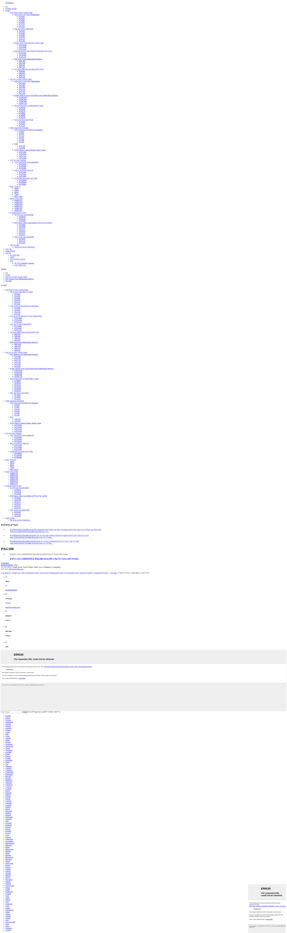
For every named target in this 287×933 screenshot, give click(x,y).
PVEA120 (22, 49)
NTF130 (22, 146)
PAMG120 (23, 104)
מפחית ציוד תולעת (16, 198)
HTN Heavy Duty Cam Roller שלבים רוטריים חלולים (33, 223)
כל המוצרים (7, 573)
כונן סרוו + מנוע (15, 186)
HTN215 (22, 231)
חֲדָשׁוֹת (12, 257)
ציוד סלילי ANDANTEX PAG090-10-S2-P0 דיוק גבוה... (29, 532)
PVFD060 (22, 166)
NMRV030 (18, 203)
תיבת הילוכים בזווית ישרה (30, 573)
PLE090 (22, 37)
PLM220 (22, 112)
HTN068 (22, 225)
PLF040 (22, 17)
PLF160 (22, 27)
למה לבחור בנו (15, 255)
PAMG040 (23, 97)
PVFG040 (22, 172)
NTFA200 (22, 158)
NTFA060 (22, 152)
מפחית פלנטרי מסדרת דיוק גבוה (21, 79)
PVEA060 (22, 45)
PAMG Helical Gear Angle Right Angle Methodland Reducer (36, 95)
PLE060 (22, 33)
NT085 (21, 134)
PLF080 (22, 21)
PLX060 (22, 122)
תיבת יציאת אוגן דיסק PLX (23, 120)
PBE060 (22, 71)
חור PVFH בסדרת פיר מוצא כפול (25, 178)
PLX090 (22, 124)
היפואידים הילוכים (86, 573)
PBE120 (22, 75)
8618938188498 (11, 590)
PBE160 (22, 77)
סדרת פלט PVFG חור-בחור (23, 170)
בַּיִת (6, 7)
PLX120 (22, 126)
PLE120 (22, 39)
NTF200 (22, 148)
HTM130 (22, 219)
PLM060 (22, 114)
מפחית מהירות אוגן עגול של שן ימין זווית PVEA (26, 316)
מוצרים (7, 11)
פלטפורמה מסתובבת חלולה (19, 128)
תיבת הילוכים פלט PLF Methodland (26, 15)
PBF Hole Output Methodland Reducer (28, 59)
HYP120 (22, 241)
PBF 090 (22, 63)
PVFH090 (22, 184)
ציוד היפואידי (16, 573)
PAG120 (22, 89)
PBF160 (22, 65)
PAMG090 (23, 101)
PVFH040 (22, 180)
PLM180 (22, 110)
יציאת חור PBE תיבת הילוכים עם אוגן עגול (28, 69)
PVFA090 (22, 55)
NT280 (21, 140)
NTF (16, 144)
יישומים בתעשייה (11, 9)
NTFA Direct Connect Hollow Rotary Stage (30, 150)
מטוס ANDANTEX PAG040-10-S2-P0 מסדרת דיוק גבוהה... (31, 543)
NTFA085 (22, 154)
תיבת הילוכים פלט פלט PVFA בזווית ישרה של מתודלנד (33, 51)
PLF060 (22, 19)
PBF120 (22, 67)
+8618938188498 (7, 565)
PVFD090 (22, 168)
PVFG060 (22, 174)
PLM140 (22, 108)
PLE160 (22, 41)
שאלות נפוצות (10, 251)
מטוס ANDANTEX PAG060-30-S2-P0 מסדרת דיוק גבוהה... (31, 537)
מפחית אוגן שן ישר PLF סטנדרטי (21, 292)
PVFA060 (22, 53)
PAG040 (22, 83)
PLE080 (22, 35)
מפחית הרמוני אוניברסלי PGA (24, 247)
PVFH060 (22, 182)
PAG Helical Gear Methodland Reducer (19, 279)
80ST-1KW (18, 196)
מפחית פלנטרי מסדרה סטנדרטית (21, 13)
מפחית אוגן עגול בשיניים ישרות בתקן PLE (24, 306)
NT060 (21, 132)
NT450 (21, 142)
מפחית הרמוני (14, 245)
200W (16, 190)
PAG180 (22, 93)
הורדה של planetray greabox (24, 263)
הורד (11, 261)
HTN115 (22, 229)
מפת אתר (113, 573)
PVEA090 (22, 47)
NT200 (21, 138)
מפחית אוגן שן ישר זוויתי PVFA (20, 324)
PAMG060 (23, 99)
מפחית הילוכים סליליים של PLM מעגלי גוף (28, 106)
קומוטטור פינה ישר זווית (18, 160)
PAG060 (22, 85)
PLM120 (22, 118)
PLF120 (22, 25)
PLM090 (22, 116)
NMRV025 (18, 201)
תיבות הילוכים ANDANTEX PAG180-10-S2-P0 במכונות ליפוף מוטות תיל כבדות (44, 558)
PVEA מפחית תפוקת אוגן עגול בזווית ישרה (29, 43)
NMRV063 (18, 209)
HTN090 (22, 227)
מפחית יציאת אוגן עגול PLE (23, 29)
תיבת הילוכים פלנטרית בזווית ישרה (51, 573)
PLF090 (22, 23)
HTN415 (22, 235)
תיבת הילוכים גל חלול (71, 573)
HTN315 (22, 233)
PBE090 (22, 73)
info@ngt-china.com (16, 569)
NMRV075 (18, 211)
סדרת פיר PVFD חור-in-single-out (26, 162)
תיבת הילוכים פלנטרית (101, 573)
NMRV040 (18, 205)
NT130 (21, 136)
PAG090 (22, 87)
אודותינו (8, 253)
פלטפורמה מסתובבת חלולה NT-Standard (28, 130)
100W (16, 188)
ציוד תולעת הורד (20, 265)
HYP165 (22, 243)
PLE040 (22, 31)
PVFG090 (22, 176)
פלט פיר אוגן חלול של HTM (23, 215)
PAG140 (22, 91)
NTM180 (22, 221)
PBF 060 (22, 61)
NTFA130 (22, 156)
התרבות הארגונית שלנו (17, 259)
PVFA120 (22, 57)
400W (16, 192)
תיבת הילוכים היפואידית (18, 213)
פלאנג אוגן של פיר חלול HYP (24, 237)
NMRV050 (18, 207)
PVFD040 (22, 164)
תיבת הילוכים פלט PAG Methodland (27, 81)
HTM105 (22, 217)
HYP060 (22, 239)
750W (16, 194)
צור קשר (8, 249)
